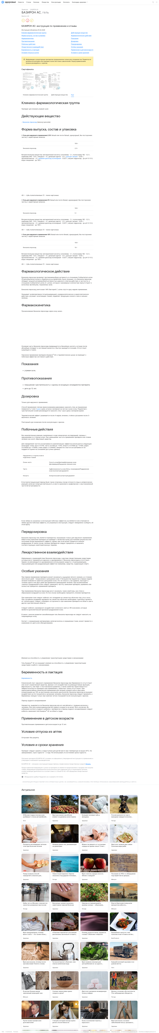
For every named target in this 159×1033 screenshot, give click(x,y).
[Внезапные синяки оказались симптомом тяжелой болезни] (65, 897)
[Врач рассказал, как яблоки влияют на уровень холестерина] (65, 809)
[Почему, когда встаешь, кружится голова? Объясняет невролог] (94, 926)
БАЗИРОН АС (34, 9)
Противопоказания (28, 41)
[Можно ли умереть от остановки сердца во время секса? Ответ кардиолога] (94, 838)
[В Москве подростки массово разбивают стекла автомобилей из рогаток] (35, 809)
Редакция (86, 1031)
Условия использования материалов (100, 1031)
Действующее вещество (79, 33)
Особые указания (77, 47)
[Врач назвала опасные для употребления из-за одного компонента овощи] (94, 955)
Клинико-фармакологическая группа (34, 33)
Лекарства (25, 9)
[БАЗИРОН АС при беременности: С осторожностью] (23, 20)
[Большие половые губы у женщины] (94, 809)
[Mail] (2, 2)
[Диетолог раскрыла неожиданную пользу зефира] (94, 985)
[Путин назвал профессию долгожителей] (35, 1014)
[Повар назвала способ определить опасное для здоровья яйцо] (35, 867)
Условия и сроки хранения (80, 53)
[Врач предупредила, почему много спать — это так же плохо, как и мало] (35, 926)
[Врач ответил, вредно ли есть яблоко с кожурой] (94, 867)
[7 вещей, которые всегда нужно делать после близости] (65, 1014)
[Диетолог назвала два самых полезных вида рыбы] (123, 838)
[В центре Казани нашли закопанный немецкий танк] (35, 985)
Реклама (15, 1031)
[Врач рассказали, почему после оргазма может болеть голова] (35, 955)
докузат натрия (71, 156)
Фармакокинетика (28, 38)
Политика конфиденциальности (147, 1031)
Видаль (88, 764)
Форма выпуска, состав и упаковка (33, 35)
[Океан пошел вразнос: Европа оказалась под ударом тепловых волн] (65, 867)
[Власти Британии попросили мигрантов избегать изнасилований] (123, 897)
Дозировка (74, 41)
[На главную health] (10, 2)
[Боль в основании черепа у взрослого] (94, 1014)
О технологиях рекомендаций (129, 1031)
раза (38, 409)
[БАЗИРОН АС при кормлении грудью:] (27, 20)
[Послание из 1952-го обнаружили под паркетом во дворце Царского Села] (123, 867)
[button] (28, 81)
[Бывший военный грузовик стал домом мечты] (123, 955)
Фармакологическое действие (81, 35)
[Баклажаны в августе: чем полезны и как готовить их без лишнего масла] (123, 926)
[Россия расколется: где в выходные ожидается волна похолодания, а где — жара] (123, 809)
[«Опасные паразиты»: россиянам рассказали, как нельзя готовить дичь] (65, 926)
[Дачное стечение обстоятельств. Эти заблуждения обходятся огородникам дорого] (123, 985)
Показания (74, 38)
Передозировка (76, 44)
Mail (3, 1031)
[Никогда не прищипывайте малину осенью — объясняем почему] (94, 897)
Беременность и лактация (30, 50)
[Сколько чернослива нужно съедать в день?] (65, 985)
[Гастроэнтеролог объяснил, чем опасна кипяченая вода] (65, 955)
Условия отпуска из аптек (30, 53)
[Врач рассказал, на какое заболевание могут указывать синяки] (123, 1014)
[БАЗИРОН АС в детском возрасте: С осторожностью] (31, 20)
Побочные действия (28, 44)
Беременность (27, 678)
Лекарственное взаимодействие (33, 47)
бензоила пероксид (30, 122)
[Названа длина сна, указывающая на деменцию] (65, 838)
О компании (9, 1031)
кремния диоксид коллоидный (49, 158)
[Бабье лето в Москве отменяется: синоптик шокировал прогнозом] (35, 897)
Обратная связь (115, 1031)
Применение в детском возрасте (82, 50)
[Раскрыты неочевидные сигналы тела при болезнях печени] (35, 838)
